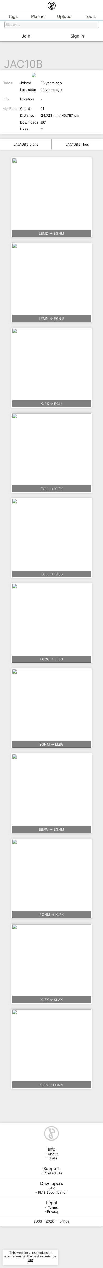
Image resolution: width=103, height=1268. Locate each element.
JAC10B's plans (25, 144)
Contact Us (53, 1173)
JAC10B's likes (77, 144)
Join (26, 36)
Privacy (53, 1211)
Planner (38, 16)
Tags (13, 16)
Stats (53, 1158)
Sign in (77, 36)
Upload (64, 16)
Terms (53, 1207)
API (52, 1188)
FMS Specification (53, 1192)
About (53, 1154)
